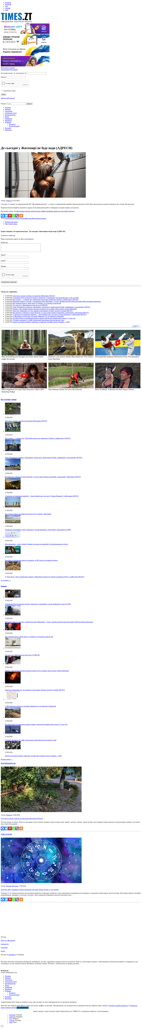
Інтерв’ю (12, 124)
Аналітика (8, 111)
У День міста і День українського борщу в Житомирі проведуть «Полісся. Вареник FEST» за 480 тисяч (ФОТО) (44, 577)
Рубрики (8, 122)
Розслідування (14, 126)
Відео (7, 117)
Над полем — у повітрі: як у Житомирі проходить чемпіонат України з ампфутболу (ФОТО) (45, 299)
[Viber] (17, 216)
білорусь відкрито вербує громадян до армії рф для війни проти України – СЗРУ (41, 322)
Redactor (9, 815)
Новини (8, 109)
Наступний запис (11, 224)
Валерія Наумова (12, 886)
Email (3, 261)
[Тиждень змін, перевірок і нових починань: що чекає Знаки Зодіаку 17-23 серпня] (41, 882)
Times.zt (9, 201)
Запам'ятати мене (9, 91)
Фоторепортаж (10, 115)
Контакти (8, 130)
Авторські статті (11, 113)
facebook (8, 2)
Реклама (8, 128)
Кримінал (8, 120)
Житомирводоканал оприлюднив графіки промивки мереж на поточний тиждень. (45, 211)
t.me (6, 6)
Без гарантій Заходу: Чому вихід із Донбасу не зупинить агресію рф (37, 303)
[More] (21, 216)
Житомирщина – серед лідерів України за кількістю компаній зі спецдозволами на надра (36, 544)
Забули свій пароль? (8, 98)
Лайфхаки (8, 119)
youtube (7, 8)
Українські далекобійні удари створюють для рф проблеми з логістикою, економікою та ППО (38, 530)
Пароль (3, 77)
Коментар (4, 242)
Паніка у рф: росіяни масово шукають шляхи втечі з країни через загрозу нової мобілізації (45, 309)
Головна (8, 107)
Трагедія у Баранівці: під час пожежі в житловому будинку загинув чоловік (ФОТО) (43, 311)
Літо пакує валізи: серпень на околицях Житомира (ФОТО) (34, 296)
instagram (8, 4)
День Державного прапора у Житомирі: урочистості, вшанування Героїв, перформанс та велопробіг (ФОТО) (51, 307)
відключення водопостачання (15, 218)
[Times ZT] (71, 18)
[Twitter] (6, 216)
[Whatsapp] (13, 216)
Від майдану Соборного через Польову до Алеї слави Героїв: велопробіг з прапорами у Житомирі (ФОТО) (51, 313)
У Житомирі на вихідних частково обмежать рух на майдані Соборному (38, 316)
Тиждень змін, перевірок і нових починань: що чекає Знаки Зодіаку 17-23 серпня (29, 889)
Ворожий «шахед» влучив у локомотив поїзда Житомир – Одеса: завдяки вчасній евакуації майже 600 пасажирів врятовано (57, 301)
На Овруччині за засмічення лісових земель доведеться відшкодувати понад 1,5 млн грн (44, 318)
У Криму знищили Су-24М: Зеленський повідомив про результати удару (38, 320)
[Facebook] (2, 216)
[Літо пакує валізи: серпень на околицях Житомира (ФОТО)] (41, 811)
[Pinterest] (10, 216)
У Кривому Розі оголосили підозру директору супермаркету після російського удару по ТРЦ (46, 298)
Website (3, 266)
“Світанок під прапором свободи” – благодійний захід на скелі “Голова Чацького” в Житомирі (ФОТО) (49, 314)
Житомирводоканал (39, 218)
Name (3, 255)
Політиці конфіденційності (119, 1005)
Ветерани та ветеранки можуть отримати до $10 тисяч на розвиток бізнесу (31, 560)
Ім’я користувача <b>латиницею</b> (14, 73)
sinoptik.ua (12, 954)
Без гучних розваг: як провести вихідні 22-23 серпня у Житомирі (28, 514)
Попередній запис (11, 222)
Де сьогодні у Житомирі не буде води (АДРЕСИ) (30, 305)
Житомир (28, 218)
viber (6, 10)
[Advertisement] (71, 138)
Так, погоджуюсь (22, 1007)
